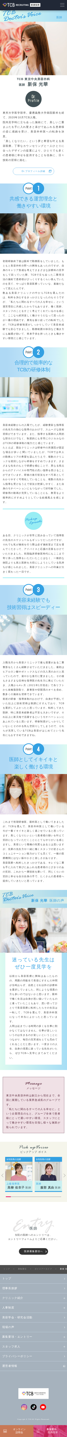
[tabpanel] (19, 1174)
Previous (2, 1175)
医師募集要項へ (33, 1251)
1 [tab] (8, 1196)
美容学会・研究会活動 (17, 1317)
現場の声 (8, 1327)
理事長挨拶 (9, 1288)
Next (64, 1175)
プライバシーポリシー (17, 1356)
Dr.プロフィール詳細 (33, 171)
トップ (6, 1278)
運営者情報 (9, 1365)
